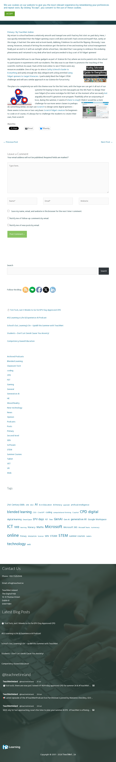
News (9, 412)
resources (32, 536)
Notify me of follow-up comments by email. (29, 218)
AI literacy (57, 504)
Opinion (10, 417)
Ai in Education (45, 505)
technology (16, 544)
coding (10, 370)
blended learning (19, 512)
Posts (9, 426)
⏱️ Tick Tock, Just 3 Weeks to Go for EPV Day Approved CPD (34, 310)
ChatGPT (41, 512)
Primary (10, 32)
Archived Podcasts (15, 356)
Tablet (10, 459)
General (10, 389)
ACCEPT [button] (9, 13)
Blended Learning (15, 361)
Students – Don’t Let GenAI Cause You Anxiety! (28, 333)
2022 (32, 505)
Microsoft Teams (84, 527)
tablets (88, 536)
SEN (9, 440)
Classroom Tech (14, 366)
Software (11, 445)
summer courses (77, 536)
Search (10, 265)
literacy (31, 527)
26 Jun (39, 694)
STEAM (53, 536)
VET (9, 463)
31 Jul (39, 681)
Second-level (13, 435)
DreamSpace (27, 519)
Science (41, 536)
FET (8, 380)
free (51, 519)
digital (93, 512)
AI (36, 504)
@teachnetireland (26, 681)
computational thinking (62, 512)
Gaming (10, 384)
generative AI (79, 519)
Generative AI (13, 393)
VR (8, 468)
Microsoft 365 (70, 527)
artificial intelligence (80, 504)
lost (105, 93)
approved (66, 505)
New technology (14, 407)
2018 (27, 505)
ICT (10, 527)
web (29, 544)
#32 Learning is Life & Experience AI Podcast (27, 317)
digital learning (14, 519)
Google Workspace (97, 519)
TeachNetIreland (10, 681)
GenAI (58, 519)
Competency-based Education (21, 341)
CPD (9, 375)
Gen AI (67, 519)
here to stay (73, 100)
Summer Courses (14, 454)
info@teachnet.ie (15, 583)
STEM (9, 449)
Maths (40, 527)
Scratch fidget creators (54, 110)
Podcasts (11, 421)
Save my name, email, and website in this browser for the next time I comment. (46, 211)
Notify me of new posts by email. (24, 225)
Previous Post (10, 142)
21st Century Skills (16, 504)
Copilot (75, 512)
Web (9, 473)
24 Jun (39, 706)
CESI (34, 512)
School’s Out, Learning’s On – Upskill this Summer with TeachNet (35, 325)
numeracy (95, 527)
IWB (16, 527)
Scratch (40, 107)
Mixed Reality (13, 403)
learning (23, 527)
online (13, 535)
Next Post (107, 142)
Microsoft (53, 527)
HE (8, 398)
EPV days (38, 519)
